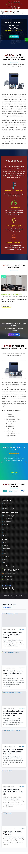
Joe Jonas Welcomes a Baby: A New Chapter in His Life (13, 792)
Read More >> (7, 306)
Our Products (6, 548)
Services (5, 551)
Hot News (22, 629)
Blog (4, 562)
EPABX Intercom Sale (8, 503)
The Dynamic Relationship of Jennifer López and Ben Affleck (13, 673)
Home (4, 542)
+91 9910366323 (14, 36)
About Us (5, 545)
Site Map (5, 559)
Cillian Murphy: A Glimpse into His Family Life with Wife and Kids (13, 752)
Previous (2, 34)
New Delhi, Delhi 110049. (10, 570)
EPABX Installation (7, 506)
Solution (5, 553)
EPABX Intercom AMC (8, 508)
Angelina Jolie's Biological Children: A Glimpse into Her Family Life (13, 713)
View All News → (7, 607)
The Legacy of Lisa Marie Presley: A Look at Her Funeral (12, 635)
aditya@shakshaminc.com (15, 4)
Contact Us (6, 556)
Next (27, 34)
